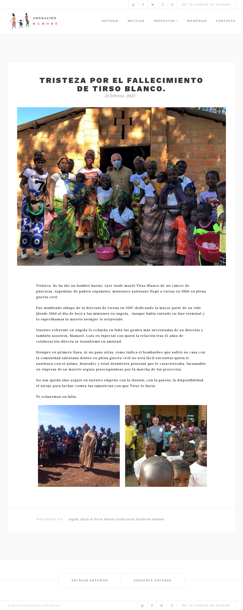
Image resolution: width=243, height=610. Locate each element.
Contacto (225, 21)
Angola (73, 519)
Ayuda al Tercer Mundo (97, 519)
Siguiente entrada (152, 580)
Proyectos (164, 21)
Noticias (136, 21)
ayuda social (125, 519)
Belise (12, 605)
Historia (109, 21)
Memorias (197, 21)
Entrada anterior (90, 580)
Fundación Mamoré (149, 519)
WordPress (52, 605)
